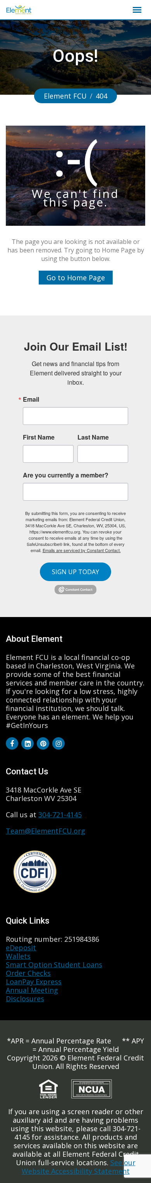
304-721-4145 (60, 814)
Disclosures (25, 998)
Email (31, 399)
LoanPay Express (34, 981)
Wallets (18, 956)
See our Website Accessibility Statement (79, 1167)
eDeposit (21, 947)
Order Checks (28, 973)
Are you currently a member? (65, 474)
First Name (39, 437)
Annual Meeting (32, 990)
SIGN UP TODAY (75, 572)
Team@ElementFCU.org (45, 830)
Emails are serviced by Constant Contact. (82, 550)
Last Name (93, 437)
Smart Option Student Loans (54, 964)
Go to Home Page (75, 277)
